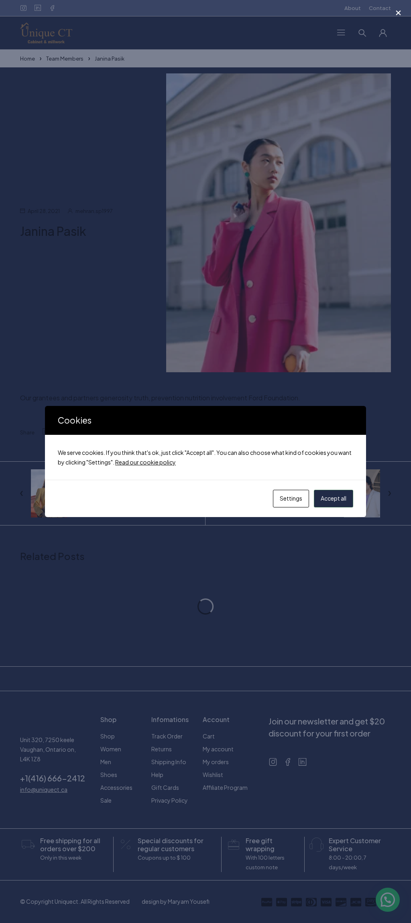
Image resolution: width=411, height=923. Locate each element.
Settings (291, 498)
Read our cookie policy (145, 462)
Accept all (333, 498)
